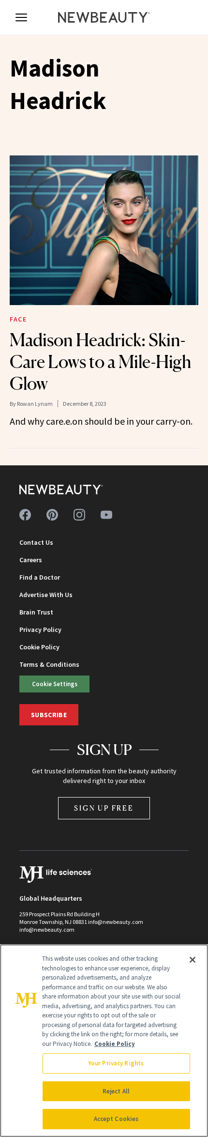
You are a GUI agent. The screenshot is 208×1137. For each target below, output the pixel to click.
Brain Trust (36, 612)
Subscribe (49, 714)
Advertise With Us (46, 594)
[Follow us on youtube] (106, 515)
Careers (30, 559)
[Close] (192, 959)
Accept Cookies (116, 1119)
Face (18, 319)
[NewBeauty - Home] (104, 17)
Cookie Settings (54, 684)
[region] (104, 1040)
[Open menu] (21, 17)
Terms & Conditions (49, 664)
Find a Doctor (39, 577)
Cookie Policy (39, 647)
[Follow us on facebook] (25, 515)
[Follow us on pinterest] (52, 515)
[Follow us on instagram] (79, 515)
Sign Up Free (104, 808)
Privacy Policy (40, 629)
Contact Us (36, 542)
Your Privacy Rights (116, 1063)
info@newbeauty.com (46, 929)
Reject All (116, 1091)
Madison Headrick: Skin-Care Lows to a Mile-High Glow (101, 361)
